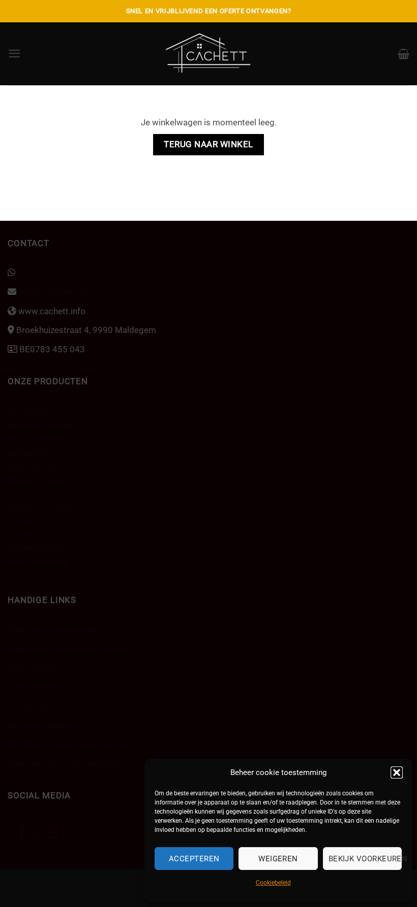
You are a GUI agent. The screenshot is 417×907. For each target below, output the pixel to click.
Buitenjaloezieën (39, 548)
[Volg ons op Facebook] (22, 832)
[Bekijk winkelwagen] (403, 54)
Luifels (20, 534)
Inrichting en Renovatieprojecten (69, 744)
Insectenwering (37, 561)
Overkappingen (37, 668)
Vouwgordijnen (37, 439)
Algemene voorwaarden (53, 629)
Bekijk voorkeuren (365, 858)
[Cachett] (208, 53)
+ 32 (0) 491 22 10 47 (58, 272)
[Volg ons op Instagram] (51, 832)
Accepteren (194, 858)
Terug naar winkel (208, 144)
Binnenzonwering (40, 425)
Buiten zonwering (41, 506)
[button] (397, 772)
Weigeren (278, 858)
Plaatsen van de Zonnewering (64, 763)
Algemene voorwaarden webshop (72, 649)
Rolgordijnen (32, 467)
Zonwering (28, 411)
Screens (23, 520)
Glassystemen (35, 687)
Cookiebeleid (273, 882)
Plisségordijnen (37, 481)
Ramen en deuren (41, 725)
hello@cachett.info (53, 292)
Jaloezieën (28, 453)
